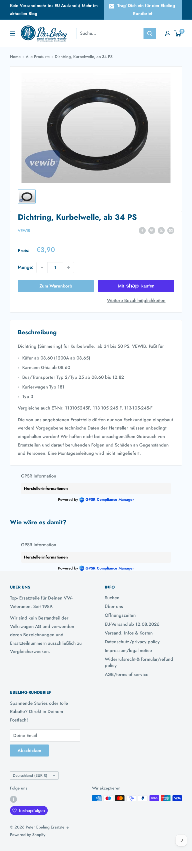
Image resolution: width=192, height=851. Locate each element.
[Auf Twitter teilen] (161, 230)
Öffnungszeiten (120, 615)
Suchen (112, 597)
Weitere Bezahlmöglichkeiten (136, 300)
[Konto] (167, 33)
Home (15, 57)
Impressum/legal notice (128, 650)
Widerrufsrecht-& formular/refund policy (139, 662)
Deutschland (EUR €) (30, 775)
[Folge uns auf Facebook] (13, 799)
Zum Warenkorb (56, 286)
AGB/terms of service (126, 674)
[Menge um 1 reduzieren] (42, 267)
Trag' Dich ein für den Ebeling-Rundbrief (146, 9)
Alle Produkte (38, 57)
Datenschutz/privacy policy (132, 641)
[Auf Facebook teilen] (142, 230)
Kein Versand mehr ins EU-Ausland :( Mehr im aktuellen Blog (54, 9)
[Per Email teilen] (170, 230)
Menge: (26, 267)
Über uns (114, 606)
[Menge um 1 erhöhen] (68, 267)
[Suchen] (150, 33)
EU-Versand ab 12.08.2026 (132, 624)
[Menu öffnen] (12, 34)
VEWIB (24, 231)
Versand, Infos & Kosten (129, 633)
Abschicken (29, 750)
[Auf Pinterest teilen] (151, 230)
